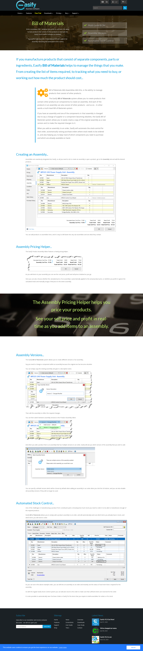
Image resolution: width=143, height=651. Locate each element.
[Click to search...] (125, 8)
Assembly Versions (97, 33)
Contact (79, 628)
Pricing (58, 13)
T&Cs (67, 628)
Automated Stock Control (101, 40)
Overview (80, 620)
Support (75, 13)
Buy (66, 13)
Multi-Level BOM (96, 25)
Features (29, 13)
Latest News (97, 615)
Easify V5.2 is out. (106, 637)
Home (20, 13)
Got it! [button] (133, 647)
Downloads (48, 13)
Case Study (80, 625)
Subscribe (47, 626)
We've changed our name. (108, 628)
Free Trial (38, 13)
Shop (55, 628)
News (67, 620)
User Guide (69, 625)
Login (116, 2)
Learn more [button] (63, 647)
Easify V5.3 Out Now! (107, 619)
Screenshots (69, 622)
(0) (125, 2)
